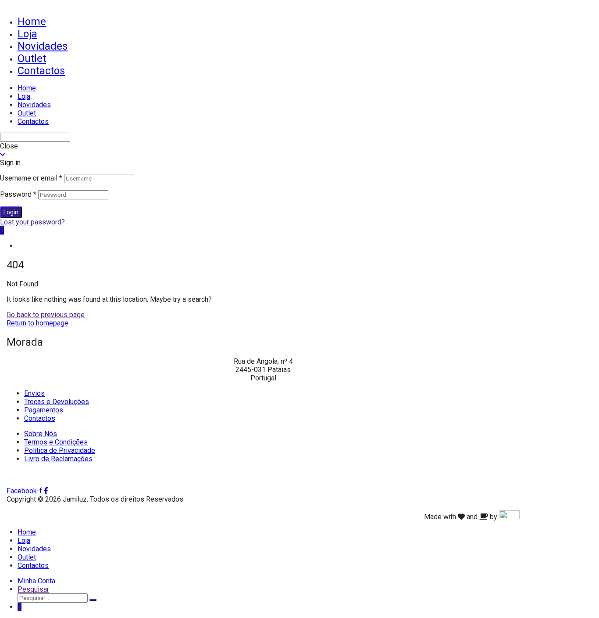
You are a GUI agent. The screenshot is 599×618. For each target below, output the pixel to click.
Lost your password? (32, 222)
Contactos (41, 71)
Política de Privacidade (59, 450)
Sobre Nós (40, 434)
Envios (34, 393)
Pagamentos (43, 410)
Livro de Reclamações (58, 459)
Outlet (32, 58)
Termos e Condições (56, 442)
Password (18, 194)
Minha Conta (36, 581)
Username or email (31, 178)
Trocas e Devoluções (56, 402)
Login (11, 212)
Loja (27, 34)
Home (32, 21)
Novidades (43, 46)
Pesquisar (33, 589)
